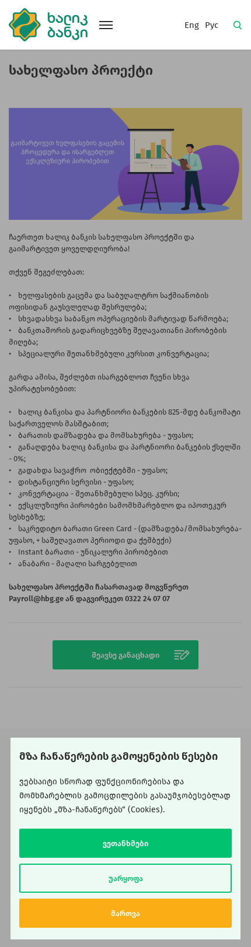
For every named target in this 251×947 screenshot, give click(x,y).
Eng (191, 25)
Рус (211, 25)
